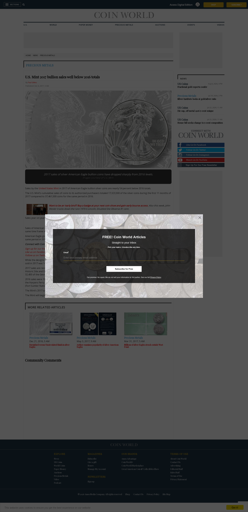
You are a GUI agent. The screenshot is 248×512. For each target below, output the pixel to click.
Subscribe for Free (124, 269)
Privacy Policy (155, 277)
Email (66, 253)
